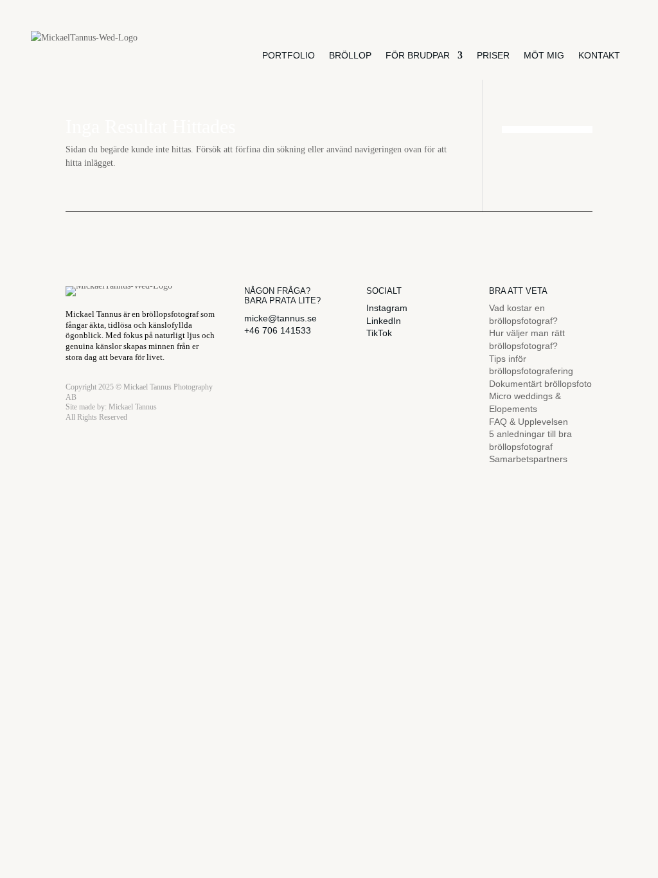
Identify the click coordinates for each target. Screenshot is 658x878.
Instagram (386, 308)
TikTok (379, 333)
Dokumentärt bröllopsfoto (540, 384)
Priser (493, 55)
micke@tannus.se (280, 318)
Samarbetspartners (528, 459)
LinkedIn (383, 321)
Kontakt (599, 55)
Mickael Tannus (133, 406)
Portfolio (288, 55)
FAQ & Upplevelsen (528, 422)
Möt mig (544, 55)
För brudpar (418, 55)
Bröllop (350, 55)
